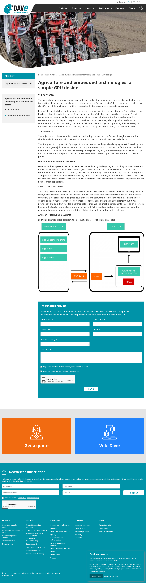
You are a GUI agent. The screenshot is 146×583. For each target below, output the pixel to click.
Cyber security (32, 544)
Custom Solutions (9, 541)
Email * (96, 329)
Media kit (78, 538)
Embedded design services (33, 526)
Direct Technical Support (60, 531)
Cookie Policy (106, 564)
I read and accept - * (61, 372)
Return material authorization (56, 539)
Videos (53, 558)
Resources (89, 8)
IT (134, 2)
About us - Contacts (82, 525)
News (52, 551)
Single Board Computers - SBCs (12, 531)
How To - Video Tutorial (60, 548)
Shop (131, 8)
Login (122, 2)
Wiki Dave (109, 445)
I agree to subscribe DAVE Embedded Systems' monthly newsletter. (66, 367)
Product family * (48, 339)
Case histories (51, 75)
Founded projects (82, 531)
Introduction (13, 109)
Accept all (96, 576)
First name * (46, 319)
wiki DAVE (54, 528)
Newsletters (55, 554)
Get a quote (37, 445)
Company (119, 8)
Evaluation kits (7, 544)
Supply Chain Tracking (35, 553)
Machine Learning (33, 550)
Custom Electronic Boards (36, 530)
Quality (53, 534)
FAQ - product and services (57, 544)
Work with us (80, 528)
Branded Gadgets (106, 531)
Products (63, 8)
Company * (45, 329)
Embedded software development (34, 534)
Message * (45, 349)
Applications (105, 8)
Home (40, 75)
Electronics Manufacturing (32, 540)
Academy (78, 534)
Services (76, 8)
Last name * (99, 319)
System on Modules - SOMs (10, 526)
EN (129, 2)
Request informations (18, 115)
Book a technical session (60, 525)
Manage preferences (111, 576)
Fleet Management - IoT (36, 547)
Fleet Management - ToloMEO (10, 536)
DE (138, 2)
